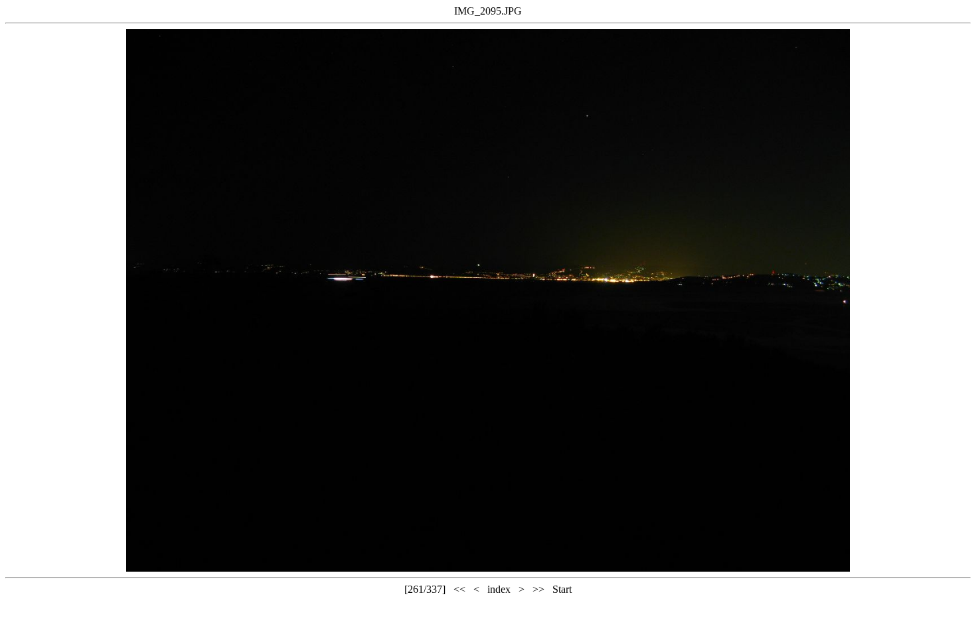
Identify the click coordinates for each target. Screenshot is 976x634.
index (499, 589)
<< (459, 589)
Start (562, 589)
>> (538, 589)
